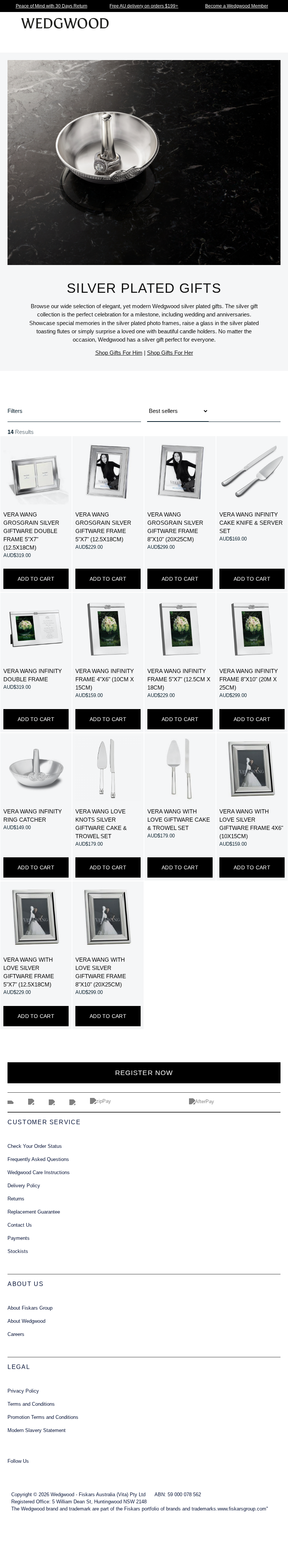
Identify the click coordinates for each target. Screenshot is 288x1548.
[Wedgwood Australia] (16, 1471)
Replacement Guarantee (34, 1212)
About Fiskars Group (30, 1308)
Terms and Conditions (31, 1404)
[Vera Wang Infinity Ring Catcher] (36, 768)
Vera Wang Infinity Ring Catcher (32, 816)
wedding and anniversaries (217, 315)
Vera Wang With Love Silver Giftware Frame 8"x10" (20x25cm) (100, 972)
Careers (16, 1334)
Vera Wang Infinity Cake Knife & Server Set (251, 523)
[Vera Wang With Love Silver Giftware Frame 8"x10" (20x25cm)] (108, 917)
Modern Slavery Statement (37, 1430)
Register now (144, 1073)
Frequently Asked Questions (38, 1159)
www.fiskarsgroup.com (242, 1509)
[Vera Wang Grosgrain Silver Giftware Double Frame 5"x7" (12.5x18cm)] (36, 471)
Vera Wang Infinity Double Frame (32, 675)
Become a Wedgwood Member (236, 6)
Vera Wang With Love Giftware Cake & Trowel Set (178, 820)
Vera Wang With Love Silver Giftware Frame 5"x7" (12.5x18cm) (28, 972)
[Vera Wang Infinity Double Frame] (36, 628)
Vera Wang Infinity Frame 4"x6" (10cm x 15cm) (104, 679)
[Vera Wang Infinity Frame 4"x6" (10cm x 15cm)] (108, 628)
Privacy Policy (23, 1391)
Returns (16, 1199)
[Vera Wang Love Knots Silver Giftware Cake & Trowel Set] (108, 768)
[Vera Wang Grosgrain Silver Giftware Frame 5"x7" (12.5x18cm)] (108, 471)
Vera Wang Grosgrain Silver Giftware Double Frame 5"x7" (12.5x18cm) (31, 531)
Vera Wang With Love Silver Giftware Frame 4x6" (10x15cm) (251, 824)
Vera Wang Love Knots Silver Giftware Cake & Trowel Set (101, 824)
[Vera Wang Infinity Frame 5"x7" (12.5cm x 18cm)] (180, 628)
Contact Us (20, 1225)
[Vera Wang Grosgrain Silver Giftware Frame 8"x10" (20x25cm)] (180, 471)
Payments (19, 1238)
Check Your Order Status (35, 1146)
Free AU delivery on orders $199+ (144, 6)
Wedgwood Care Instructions (39, 1172)
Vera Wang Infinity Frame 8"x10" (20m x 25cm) (248, 679)
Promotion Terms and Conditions (43, 1417)
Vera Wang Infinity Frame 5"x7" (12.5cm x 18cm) (178, 679)
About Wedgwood (26, 1321)
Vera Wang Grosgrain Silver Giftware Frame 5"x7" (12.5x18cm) (103, 527)
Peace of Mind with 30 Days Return (51, 6)
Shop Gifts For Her (170, 353)
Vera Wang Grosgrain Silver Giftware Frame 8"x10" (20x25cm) (175, 527)
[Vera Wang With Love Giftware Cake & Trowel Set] (180, 768)
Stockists (18, 1251)
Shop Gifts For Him (118, 353)
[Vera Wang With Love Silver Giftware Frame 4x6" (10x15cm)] (252, 768)
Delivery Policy (24, 1185)
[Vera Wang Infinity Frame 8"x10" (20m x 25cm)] (252, 628)
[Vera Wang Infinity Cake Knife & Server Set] (252, 471)
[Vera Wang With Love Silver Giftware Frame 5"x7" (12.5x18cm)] (36, 917)
